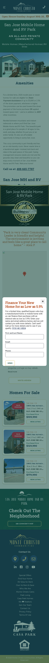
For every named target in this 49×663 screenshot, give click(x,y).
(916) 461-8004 (19, 328)
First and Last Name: (14, 333)
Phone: (8, 351)
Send (10, 363)
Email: (7, 342)
